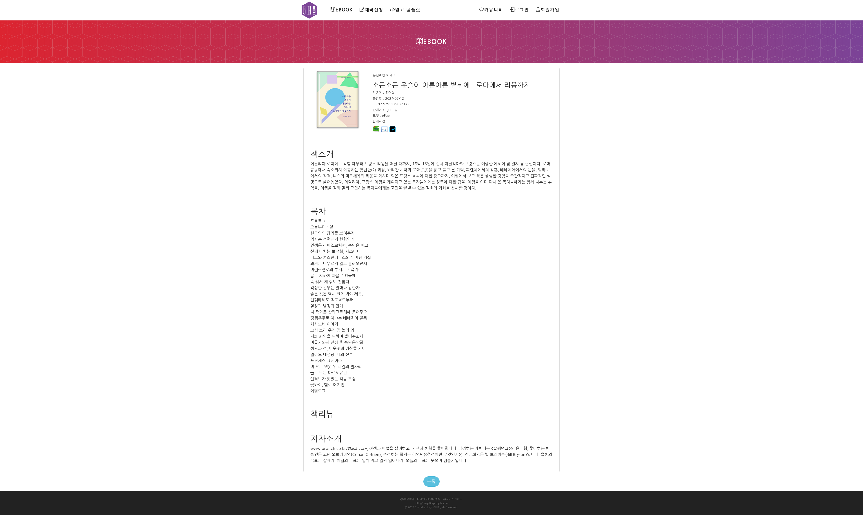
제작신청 (374, 10)
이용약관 (408, 499)
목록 (431, 482)
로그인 (522, 10)
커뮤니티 (493, 10)
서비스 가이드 (454, 499)
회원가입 (550, 10)
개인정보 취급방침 (429, 499)
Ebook (344, 10)
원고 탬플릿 (407, 10)
